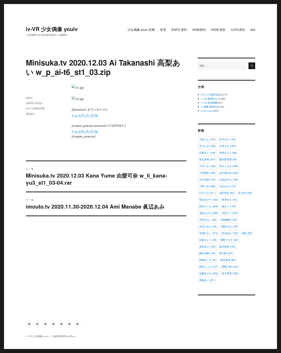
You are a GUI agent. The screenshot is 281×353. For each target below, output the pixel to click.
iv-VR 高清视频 (209, 102)
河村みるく (208, 219)
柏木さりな (208, 206)
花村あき (207, 246)
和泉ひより (228, 152)
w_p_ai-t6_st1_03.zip (85, 115)
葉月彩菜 (227, 246)
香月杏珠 (230, 273)
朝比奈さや (208, 199)
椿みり (229, 206)
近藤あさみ (208, 273)
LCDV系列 (238, 29)
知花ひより (208, 240)
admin (29, 97)
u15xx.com (207, 110)
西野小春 (230, 266)
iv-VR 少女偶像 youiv (52, 29)
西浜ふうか (208, 266)
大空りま (207, 166)
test (252, 29)
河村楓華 (228, 219)
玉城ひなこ (208, 233)
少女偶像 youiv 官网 (141, 29)
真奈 (247, 233)
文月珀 (245, 193)
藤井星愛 (207, 253)
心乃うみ (207, 193)
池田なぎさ (208, 213)
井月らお (207, 146)
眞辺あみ (230, 233)
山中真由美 (228, 172)
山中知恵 (207, 179)
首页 (163, 29)
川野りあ (207, 186)
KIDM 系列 (218, 29)
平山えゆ (227, 186)
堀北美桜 (207, 159)
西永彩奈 (227, 260)
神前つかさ (229, 240)
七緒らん (207, 139)
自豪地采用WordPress (64, 336)
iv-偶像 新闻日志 (210, 106)
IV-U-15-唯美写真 (35, 108)
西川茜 (226, 253)
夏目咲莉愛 (228, 159)
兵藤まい (207, 152)
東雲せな (229, 199)
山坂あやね (228, 179)
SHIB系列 (199, 29)
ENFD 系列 (179, 29)
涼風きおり (229, 226)
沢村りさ (230, 213)
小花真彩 (207, 172)
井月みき (227, 139)
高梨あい (31, 113)
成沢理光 (226, 193)
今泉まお (227, 146)
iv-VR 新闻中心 (209, 98)
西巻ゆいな (208, 260)
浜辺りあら (208, 226)
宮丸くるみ (228, 166)
